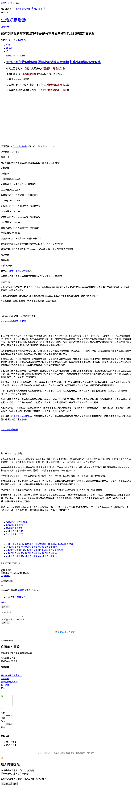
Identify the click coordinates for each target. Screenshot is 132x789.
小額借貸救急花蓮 (14, 531)
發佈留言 (5, 623)
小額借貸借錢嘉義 (21, 416)
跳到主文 (5, 27)
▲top (3, 602)
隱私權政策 (80, 753)
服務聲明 (90, 753)
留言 (26, 590)
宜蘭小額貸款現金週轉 (16, 522)
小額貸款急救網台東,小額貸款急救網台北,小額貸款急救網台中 (34, 550)
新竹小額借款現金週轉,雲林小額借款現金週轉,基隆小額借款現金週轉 (53, 62)
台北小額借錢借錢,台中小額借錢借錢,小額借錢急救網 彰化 (32, 547)
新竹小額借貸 (20, 146)
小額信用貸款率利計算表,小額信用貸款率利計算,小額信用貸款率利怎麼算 (39, 544)
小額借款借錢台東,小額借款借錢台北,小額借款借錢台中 (31, 553)
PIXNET (47, 753)
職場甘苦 (21, 597)
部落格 (9, 48)
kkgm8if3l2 (5, 576)
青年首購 (5, 679)
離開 (14, 784)
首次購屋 (5, 685)
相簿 (8, 45)
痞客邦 (21, 590)
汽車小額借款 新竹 (14, 534)
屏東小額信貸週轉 (14, 525)
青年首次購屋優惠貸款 (11, 675)
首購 (3, 688)
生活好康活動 (13, 20)
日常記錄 (22, 40)
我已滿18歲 (6, 784)
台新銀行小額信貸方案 (17, 271)
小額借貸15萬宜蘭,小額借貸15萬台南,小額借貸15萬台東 (31, 556)
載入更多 (5, 607)
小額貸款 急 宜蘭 (18, 321)
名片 (8, 51)
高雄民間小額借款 (14, 528)
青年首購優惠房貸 (9, 682)
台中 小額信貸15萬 (9, 429)
